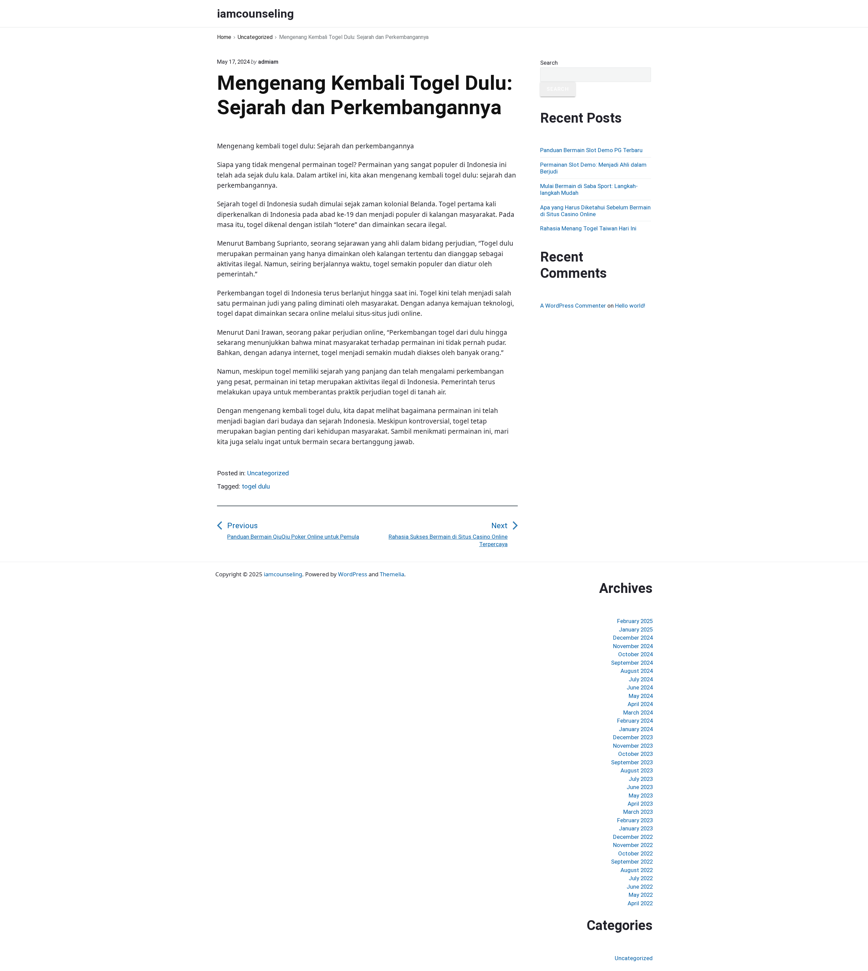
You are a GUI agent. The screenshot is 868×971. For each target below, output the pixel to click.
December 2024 (633, 637)
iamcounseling (283, 574)
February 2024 (635, 720)
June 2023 (640, 787)
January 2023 (636, 828)
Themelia (392, 574)
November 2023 (633, 745)
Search (549, 62)
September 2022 (632, 861)
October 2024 (635, 654)
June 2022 (640, 886)
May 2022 (641, 894)
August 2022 (636, 870)
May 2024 (641, 696)
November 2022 (633, 845)
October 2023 (635, 753)
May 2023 (641, 795)
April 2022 (640, 903)
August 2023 (636, 770)
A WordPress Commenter (573, 305)
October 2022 (635, 853)
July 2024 (641, 679)
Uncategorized (268, 473)
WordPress (352, 574)
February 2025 (635, 621)
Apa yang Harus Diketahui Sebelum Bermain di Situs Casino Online (595, 211)
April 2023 (640, 803)
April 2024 (640, 704)
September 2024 (632, 662)
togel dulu (256, 486)
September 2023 (632, 762)
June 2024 (640, 687)
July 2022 (641, 878)
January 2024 (636, 729)
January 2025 (636, 629)
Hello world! (630, 305)
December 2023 (633, 737)
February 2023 (635, 820)
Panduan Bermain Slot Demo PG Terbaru (591, 150)
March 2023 (638, 811)
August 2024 (636, 670)
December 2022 (633, 836)
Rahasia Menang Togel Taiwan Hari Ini (588, 228)
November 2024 (633, 646)
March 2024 (638, 712)
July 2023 (641, 779)
